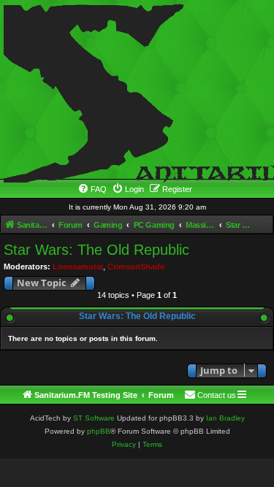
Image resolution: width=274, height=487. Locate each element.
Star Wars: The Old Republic (96, 250)
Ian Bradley (225, 418)
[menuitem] (92, 189)
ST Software (94, 418)
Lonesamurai (78, 266)
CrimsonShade (135, 266)
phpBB (98, 431)
